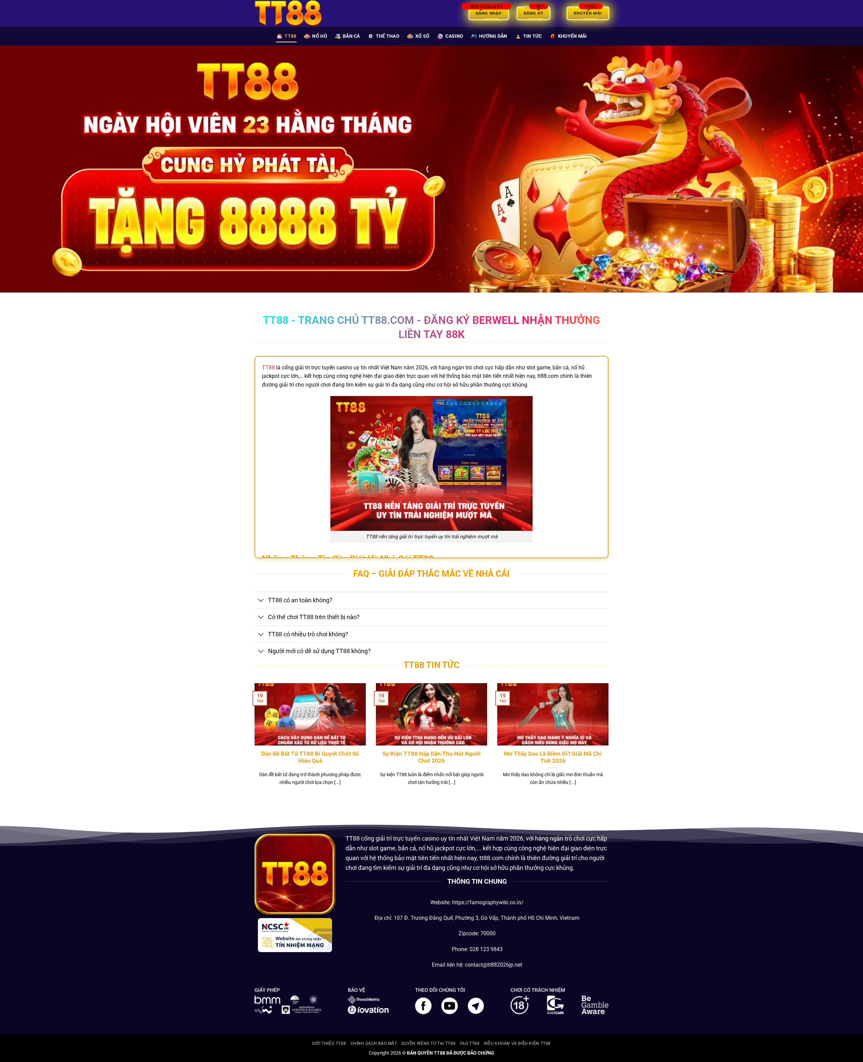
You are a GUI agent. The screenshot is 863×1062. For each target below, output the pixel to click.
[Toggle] (261, 601)
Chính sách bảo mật (374, 1043)
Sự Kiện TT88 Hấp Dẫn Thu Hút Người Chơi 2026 (431, 757)
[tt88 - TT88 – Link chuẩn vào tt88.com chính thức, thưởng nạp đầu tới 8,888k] (288, 13)
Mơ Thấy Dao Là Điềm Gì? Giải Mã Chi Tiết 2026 (553, 757)
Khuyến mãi (572, 36)
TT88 (290, 36)
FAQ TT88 (470, 1043)
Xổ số (422, 36)
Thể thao (387, 36)
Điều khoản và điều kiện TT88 (517, 1043)
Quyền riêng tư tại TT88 (428, 1043)
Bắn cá (351, 36)
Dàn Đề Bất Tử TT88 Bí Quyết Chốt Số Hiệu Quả (310, 757)
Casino (454, 36)
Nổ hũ (319, 36)
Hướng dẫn (493, 36)
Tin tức (532, 36)
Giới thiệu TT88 (329, 1043)
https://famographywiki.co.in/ (488, 902)
